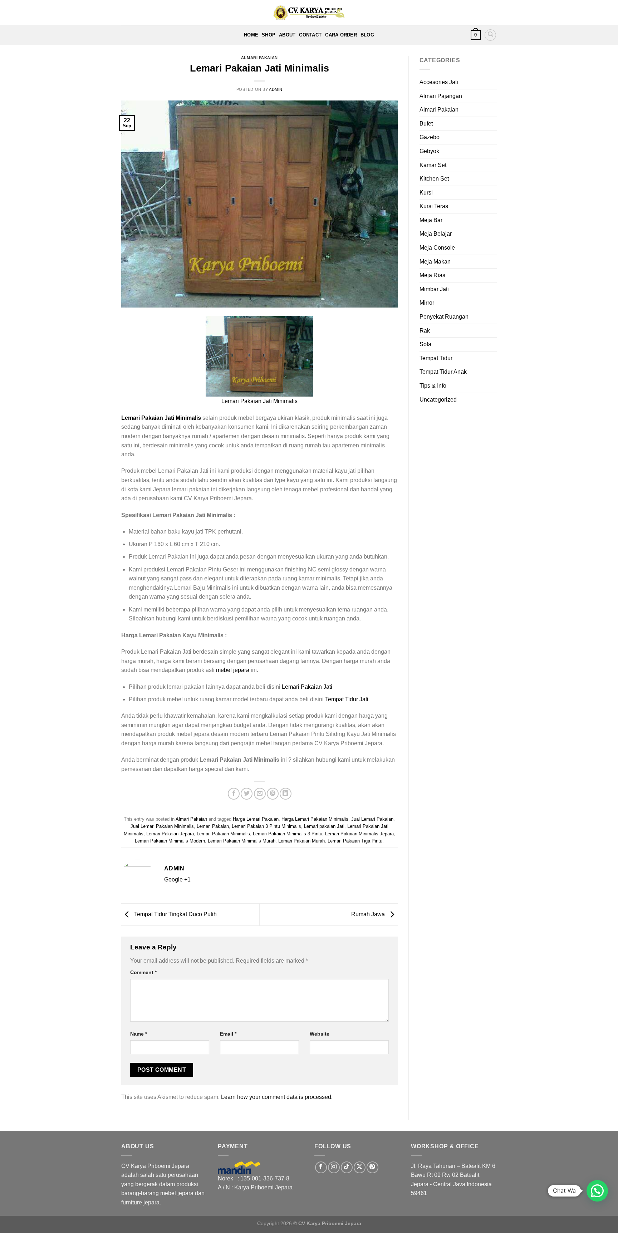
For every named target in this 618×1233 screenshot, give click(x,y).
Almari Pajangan (441, 96)
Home (251, 35)
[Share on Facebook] (234, 794)
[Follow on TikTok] (347, 1167)
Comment (143, 972)
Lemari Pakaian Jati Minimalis (259, 401)
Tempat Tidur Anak (443, 372)
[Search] (490, 35)
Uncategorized (438, 400)
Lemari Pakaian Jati (307, 687)
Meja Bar (431, 220)
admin (276, 89)
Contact (310, 35)
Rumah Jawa (368, 914)
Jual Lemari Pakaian (372, 819)
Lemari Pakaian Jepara (170, 833)
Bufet (426, 124)
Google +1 (177, 879)
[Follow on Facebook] (321, 1167)
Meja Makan (435, 262)
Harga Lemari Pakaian (256, 819)
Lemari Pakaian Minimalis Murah (241, 841)
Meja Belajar (436, 234)
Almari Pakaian (259, 57)
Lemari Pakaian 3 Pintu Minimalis (266, 826)
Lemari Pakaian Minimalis (223, 833)
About (287, 35)
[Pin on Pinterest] (273, 794)
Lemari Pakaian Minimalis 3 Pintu (287, 833)
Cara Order (341, 35)
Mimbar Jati (434, 289)
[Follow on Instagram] (334, 1167)
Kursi (426, 193)
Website (319, 1034)
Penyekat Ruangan (444, 317)
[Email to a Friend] (260, 794)
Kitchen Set (434, 179)
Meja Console (437, 248)
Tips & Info (433, 386)
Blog (367, 35)
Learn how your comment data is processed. (277, 1097)
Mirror (427, 303)
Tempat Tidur (436, 358)
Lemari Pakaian (213, 826)
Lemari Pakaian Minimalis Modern (170, 841)
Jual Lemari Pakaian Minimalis (162, 826)
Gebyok (429, 151)
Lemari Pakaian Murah (301, 841)
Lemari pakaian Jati (324, 826)
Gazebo (430, 137)
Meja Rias (432, 275)
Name (138, 1034)
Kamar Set (433, 165)
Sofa (425, 344)
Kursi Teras (434, 206)
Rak (425, 331)
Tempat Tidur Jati (346, 699)
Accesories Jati (439, 82)
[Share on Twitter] (246, 794)
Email (228, 1034)
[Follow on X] (360, 1167)
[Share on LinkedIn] (285, 794)
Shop (268, 35)
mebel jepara (232, 670)
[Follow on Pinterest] (372, 1167)
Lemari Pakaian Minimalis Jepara (359, 833)
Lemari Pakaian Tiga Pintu (355, 841)
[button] (597, 1191)
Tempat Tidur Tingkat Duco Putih (175, 914)
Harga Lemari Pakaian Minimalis (314, 819)
